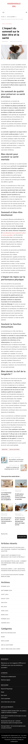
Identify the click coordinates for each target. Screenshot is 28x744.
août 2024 (4, 594)
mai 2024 (4, 606)
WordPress (14, 739)
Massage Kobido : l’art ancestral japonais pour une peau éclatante (13, 569)
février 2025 (5, 586)
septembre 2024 (6, 590)
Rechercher (4, 534)
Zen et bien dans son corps (10, 649)
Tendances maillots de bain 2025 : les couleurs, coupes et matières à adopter (13, 549)
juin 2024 (4, 602)
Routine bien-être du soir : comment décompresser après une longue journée (20, 521)
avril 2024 (4, 611)
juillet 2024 (5, 598)
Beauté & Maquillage (8, 633)
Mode (3, 637)
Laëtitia (6, 41)
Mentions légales (5, 680)
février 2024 (5, 619)
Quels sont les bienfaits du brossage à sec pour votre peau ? (13, 556)
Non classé (5, 641)
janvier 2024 (5, 623)
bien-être (4, 449)
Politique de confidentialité (8, 676)
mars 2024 (4, 615)
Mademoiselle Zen (15, 735)
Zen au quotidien (7, 23)
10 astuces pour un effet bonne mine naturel (12, 575)
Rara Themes (22, 737)
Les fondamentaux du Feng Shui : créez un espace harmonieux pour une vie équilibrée (6, 496)
